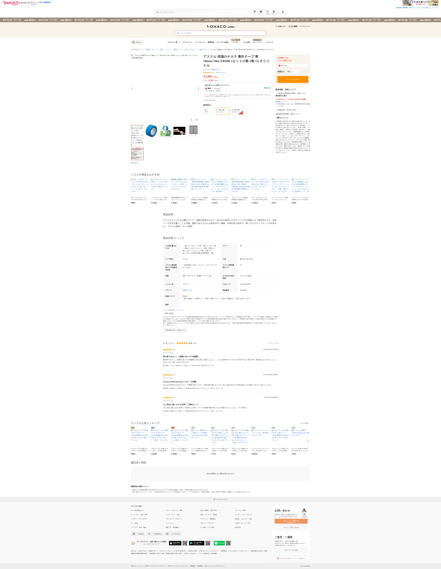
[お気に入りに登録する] (197, 120)
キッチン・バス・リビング (243, 514)
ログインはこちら (209, 100)
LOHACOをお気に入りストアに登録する (292, 558)
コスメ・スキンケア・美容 (174, 510)
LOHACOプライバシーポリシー (208, 551)
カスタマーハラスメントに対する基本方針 (173, 551)
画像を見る (134, 163)
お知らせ (133, 551)
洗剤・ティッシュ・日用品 (208, 514)
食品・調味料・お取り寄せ (208, 510)
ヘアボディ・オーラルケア (139, 519)
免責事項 (200, 566)
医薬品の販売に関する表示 (174, 553)
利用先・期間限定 (215, 90)
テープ (168, 49)
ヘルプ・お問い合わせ (291, 527)
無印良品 (238, 527)
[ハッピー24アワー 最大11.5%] (220, 20)
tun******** (166, 353)
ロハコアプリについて (151, 544)
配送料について (281, 102)
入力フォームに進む (291, 550)
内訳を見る (267, 88)
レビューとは (273, 343)
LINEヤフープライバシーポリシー (155, 566)
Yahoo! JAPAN (402, 8)
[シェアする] (191, 120)
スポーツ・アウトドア (207, 523)
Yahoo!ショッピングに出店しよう (421, 8)
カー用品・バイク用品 (207, 527)
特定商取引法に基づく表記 (259, 551)
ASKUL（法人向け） (190, 553)
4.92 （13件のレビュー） (219, 72)
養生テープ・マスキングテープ (185, 49)
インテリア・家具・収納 (138, 527)
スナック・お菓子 (240, 510)
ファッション (170, 523)
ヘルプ (436, 8)
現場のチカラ (216, 69)
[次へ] (198, 88)
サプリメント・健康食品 (208, 519)
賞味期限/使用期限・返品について (288, 114)
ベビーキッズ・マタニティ (174, 519)
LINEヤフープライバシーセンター (177, 566)
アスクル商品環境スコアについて (173, 310)
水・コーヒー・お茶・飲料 (139, 514)
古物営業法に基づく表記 (156, 553)
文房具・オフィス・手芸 (154, 49)
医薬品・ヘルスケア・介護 (243, 519)
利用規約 (193, 566)
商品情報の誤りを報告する (175, 330)
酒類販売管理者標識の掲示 (139, 553)
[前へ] (132, 88)
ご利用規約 (223, 551)
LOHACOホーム (136, 49)
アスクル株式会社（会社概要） (208, 553)
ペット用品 (134, 523)
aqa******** (166, 378)
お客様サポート (153, 551)
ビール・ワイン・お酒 (173, 514)
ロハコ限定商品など (137, 510)
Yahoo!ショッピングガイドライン (214, 566)
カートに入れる (292, 79)
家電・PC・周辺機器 (172, 527)
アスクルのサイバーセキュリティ (238, 551)
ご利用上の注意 (192, 551)
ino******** (166, 401)
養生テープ (203, 49)
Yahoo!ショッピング (137, 566)
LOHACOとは (142, 551)
